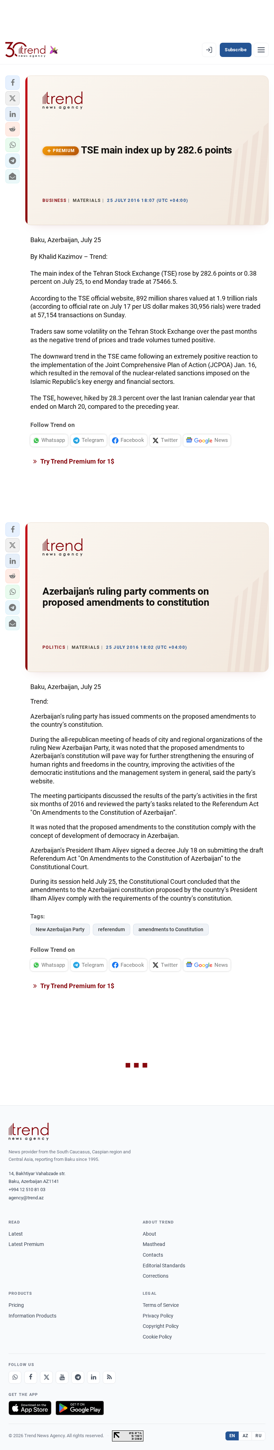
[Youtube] (62, 1377)
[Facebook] (30, 1377)
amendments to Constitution (170, 929)
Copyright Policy (161, 1326)
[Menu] (261, 50)
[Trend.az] (31, 50)
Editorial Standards (164, 1265)
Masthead (154, 1244)
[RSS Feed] (109, 1377)
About (149, 1234)
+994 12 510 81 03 (27, 1189)
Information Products (32, 1316)
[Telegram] (77, 1377)
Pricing (16, 1305)
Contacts (153, 1255)
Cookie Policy (157, 1337)
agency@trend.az (26, 1197)
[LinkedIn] (93, 1377)
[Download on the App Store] (30, 1408)
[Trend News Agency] (29, 1132)
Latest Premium (26, 1244)
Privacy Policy (158, 1316)
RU (258, 1435)
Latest (16, 1234)
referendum (111, 929)
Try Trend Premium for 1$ (76, 461)
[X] (46, 1377)
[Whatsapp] (15, 1377)
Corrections (155, 1276)
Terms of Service (161, 1305)
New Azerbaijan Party (60, 929)
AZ (245, 1435)
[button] (12, 82)
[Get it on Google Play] (80, 1408)
